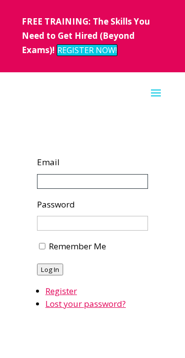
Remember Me (77, 246)
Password (56, 204)
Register (61, 291)
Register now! (87, 50)
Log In (50, 269)
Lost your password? (85, 303)
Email (48, 162)
